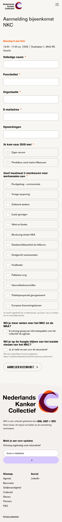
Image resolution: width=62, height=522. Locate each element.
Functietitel (11, 74)
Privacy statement (11, 517)
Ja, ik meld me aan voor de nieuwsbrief (28, 349)
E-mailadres (12, 109)
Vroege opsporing (21, 194)
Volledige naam (14, 57)
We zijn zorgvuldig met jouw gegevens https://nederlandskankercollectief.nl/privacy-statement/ (28, 355)
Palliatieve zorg (19, 275)
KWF (45, 421)
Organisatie (12, 92)
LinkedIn (35, 478)
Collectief (8, 492)
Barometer (8, 483)
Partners (7, 501)
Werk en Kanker (19, 224)
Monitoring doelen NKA (23, 234)
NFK (53, 421)
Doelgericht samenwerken (25, 255)
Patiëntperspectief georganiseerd (28, 295)
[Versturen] (31, 460)
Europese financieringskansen (27, 305)
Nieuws (7, 496)
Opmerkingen (12, 126)
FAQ (5, 505)
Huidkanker (17, 265)
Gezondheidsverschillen (24, 285)
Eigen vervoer (18, 152)
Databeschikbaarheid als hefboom (29, 244)
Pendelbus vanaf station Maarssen (29, 162)
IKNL (39, 421)
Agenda (7, 478)
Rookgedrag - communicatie (26, 184)
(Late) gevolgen (19, 214)
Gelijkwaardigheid (12, 487)
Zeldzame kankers (21, 204)
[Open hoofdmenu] (57, 4)
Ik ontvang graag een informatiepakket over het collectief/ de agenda (32, 332)
